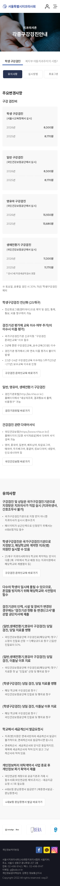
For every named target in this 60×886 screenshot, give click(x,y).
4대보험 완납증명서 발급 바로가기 (23, 802)
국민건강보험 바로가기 (17, 461)
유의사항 (12, 74)
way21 (44, 877)
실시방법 (33, 74)
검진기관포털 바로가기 (17, 410)
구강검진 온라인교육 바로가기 (21, 373)
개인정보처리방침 (10, 849)
